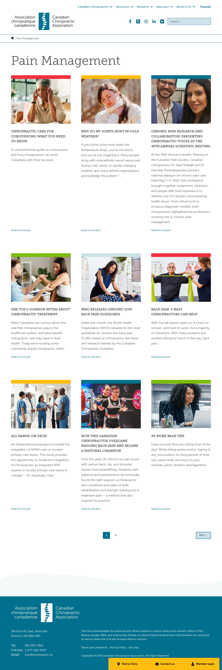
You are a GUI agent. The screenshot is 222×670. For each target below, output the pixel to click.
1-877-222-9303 (35, 650)
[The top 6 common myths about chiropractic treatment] (41, 279)
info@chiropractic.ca (39, 654)
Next (202, 535)
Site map (134, 647)
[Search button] (207, 21)
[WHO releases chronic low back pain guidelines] (111, 279)
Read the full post (20, 230)
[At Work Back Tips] (181, 406)
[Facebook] (130, 21)
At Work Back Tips (167, 436)
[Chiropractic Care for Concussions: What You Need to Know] (41, 101)
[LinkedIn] (154, 21)
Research (143, 6)
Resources (122, 6)
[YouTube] (162, 21)
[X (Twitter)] (138, 21)
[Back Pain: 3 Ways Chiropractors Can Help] (181, 279)
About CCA (184, 6)
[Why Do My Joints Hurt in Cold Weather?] (111, 101)
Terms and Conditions (94, 647)
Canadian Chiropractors (93, 6)
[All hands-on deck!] (41, 406)
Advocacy (162, 6)
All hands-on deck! (29, 436)
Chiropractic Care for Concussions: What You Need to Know (38, 136)
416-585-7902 (34, 645)
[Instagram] (146, 21)
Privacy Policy (118, 647)
